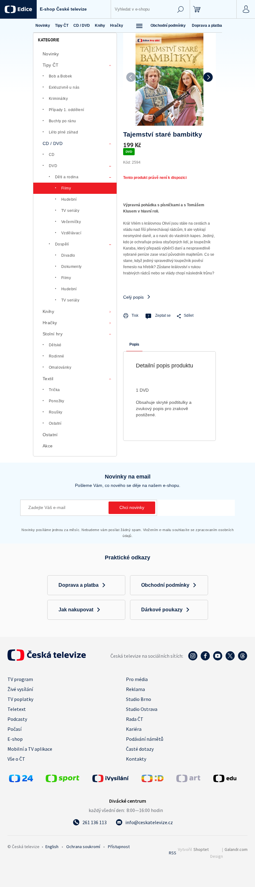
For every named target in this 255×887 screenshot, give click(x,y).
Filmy (66, 188)
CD (52, 154)
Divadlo (68, 255)
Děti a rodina (66, 177)
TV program (20, 679)
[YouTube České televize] (218, 659)
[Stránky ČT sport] (62, 780)
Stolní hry (53, 333)
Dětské (55, 345)
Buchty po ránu (62, 121)
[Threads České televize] (243, 659)
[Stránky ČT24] (21, 780)
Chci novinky (131, 507)
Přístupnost (119, 846)
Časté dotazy (140, 749)
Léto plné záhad (63, 132)
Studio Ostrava (141, 709)
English (51, 846)
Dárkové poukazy (162, 609)
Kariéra (133, 729)
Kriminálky (58, 98)
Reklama (135, 689)
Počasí (14, 729)
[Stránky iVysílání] (115, 778)
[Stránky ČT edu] (229, 778)
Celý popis (133, 297)
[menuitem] (43, 25)
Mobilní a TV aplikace (29, 749)
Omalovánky (60, 367)
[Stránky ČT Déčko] (152, 780)
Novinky (51, 53)
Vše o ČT (16, 759)
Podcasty (17, 719)
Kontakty (136, 759)
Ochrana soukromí (83, 846)
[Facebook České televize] (205, 659)
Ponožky (56, 401)
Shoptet (201, 849)
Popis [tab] (134, 344)
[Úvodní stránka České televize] (46, 659)
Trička (54, 390)
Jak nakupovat (75, 609)
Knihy (48, 311)
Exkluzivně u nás (64, 87)
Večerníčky (71, 222)
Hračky (50, 322)
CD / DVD (53, 143)
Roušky (55, 412)
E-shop (15, 739)
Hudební (69, 199)
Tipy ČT (51, 65)
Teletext (16, 709)
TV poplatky (20, 699)
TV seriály (70, 210)
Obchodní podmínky (168, 25)
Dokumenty (71, 266)
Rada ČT (134, 719)
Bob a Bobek (60, 76)
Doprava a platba (207, 25)
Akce (48, 445)
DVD (53, 166)
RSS (172, 853)
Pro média (137, 679)
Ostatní (55, 423)
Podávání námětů (144, 739)
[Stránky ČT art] (188, 780)
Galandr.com (236, 849)
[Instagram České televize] (193, 659)
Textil (48, 378)
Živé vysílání (20, 689)
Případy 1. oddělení (66, 110)
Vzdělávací (71, 233)
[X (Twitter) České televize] (230, 659)
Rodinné (56, 356)
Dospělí (62, 244)
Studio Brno (138, 699)
